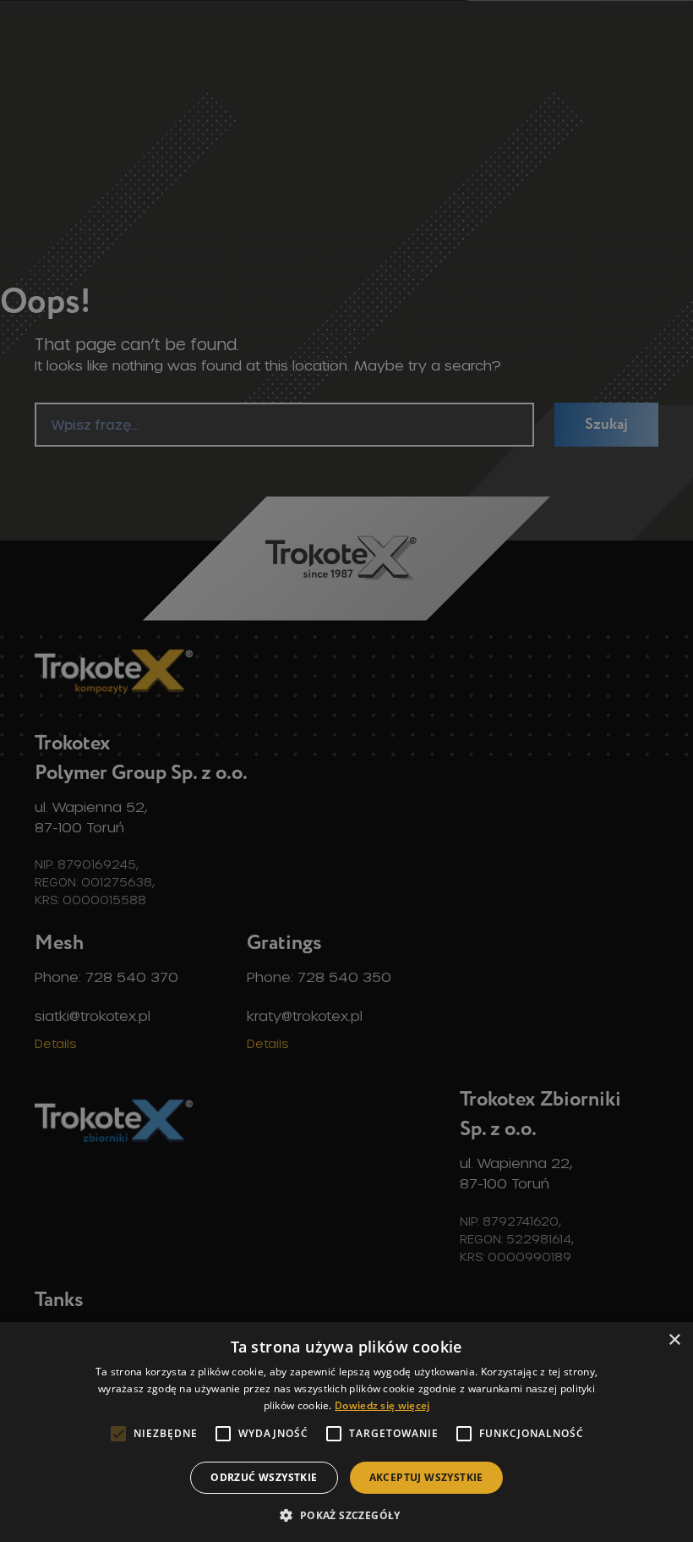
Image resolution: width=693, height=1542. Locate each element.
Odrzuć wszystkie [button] (263, 1477)
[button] (346, 1514)
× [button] (674, 1340)
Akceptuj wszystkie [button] (426, 1477)
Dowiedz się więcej (382, 1405)
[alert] (346, 771)
